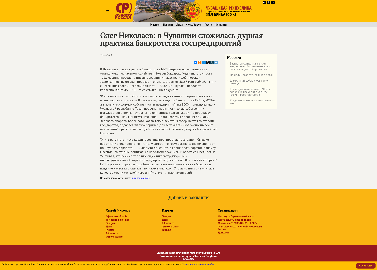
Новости (168, 24)
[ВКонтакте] (195, 62)
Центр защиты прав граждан (234, 219)
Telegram (111, 223)
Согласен (366, 265)
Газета (208, 24)
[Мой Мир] (204, 62)
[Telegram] (216, 62)
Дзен (109, 226)
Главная (154, 24)
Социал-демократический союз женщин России (240, 227)
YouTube (166, 230)
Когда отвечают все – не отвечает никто (250, 102)
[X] (208, 62)
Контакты (221, 24)
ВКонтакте (112, 233)
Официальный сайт (116, 216)
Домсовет (223, 232)
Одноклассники (114, 236)
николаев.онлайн (141, 178)
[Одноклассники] (199, 62)
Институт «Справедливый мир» (235, 216)
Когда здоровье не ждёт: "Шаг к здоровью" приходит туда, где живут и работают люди (248, 92)
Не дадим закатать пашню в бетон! (250, 75)
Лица (179, 24)
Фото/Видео (193, 24)
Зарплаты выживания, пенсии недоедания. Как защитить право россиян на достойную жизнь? (249, 66)
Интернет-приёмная (117, 219)
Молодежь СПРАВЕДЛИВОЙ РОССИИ (238, 223)
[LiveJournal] (212, 62)
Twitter (110, 230)
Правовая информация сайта (198, 264)
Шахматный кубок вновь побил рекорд (247, 82)
